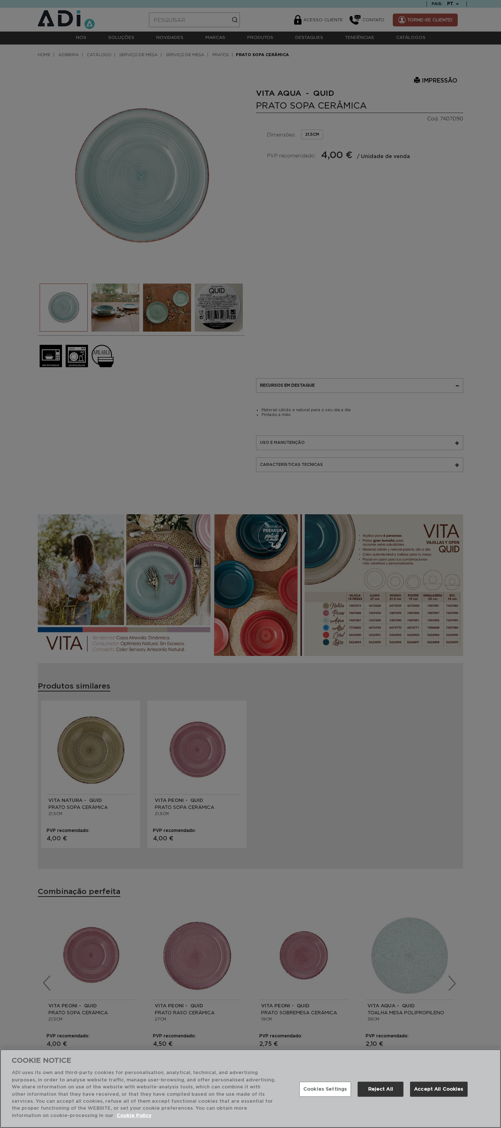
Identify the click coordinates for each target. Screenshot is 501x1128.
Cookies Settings (325, 1089)
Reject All (380, 1089)
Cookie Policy (134, 1115)
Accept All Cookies (438, 1089)
